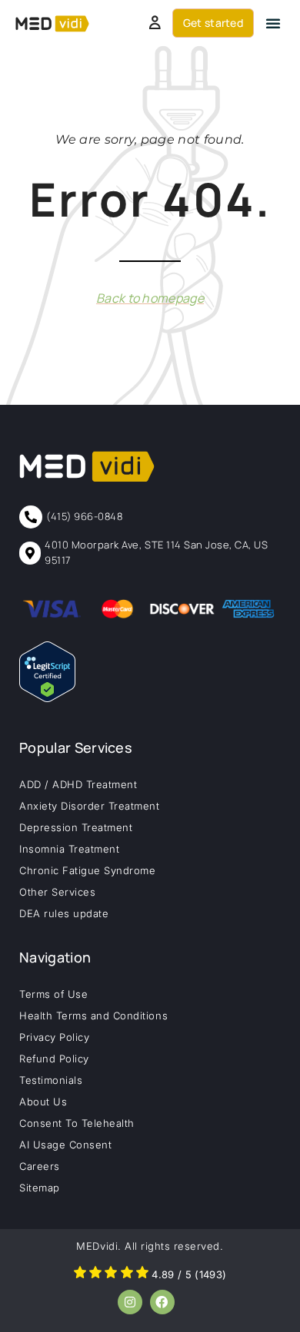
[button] (273, 23)
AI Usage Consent (65, 1144)
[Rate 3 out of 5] (111, 1274)
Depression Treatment (75, 827)
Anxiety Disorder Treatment (89, 806)
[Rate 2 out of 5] (95, 1274)
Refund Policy (54, 1058)
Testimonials (50, 1080)
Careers (39, 1166)
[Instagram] (130, 1302)
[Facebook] (162, 1302)
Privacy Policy (54, 1037)
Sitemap (39, 1187)
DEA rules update (63, 913)
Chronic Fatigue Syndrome (87, 870)
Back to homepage (150, 298)
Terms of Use (53, 994)
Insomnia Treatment (69, 849)
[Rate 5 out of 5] (142, 1274)
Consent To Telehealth (77, 1123)
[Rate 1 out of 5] (80, 1274)
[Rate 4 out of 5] (127, 1274)
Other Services (57, 892)
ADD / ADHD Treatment (78, 784)
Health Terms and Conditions (93, 1015)
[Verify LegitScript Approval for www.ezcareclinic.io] (47, 697)
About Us (43, 1101)
